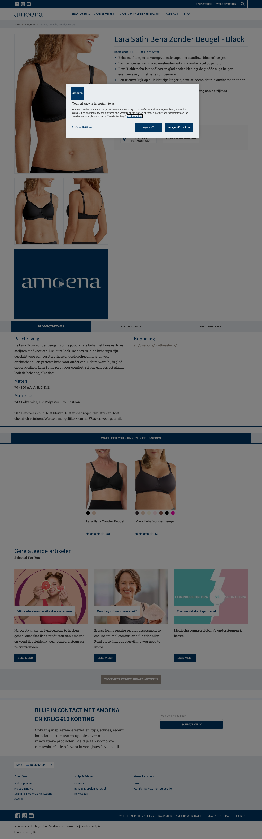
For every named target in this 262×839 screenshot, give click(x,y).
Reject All (148, 127)
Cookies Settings (82, 127)
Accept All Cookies (179, 127)
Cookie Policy (134, 116)
